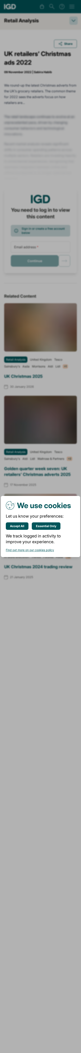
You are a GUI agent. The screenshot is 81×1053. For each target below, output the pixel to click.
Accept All (17, 526)
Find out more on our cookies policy (30, 550)
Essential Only (46, 526)
